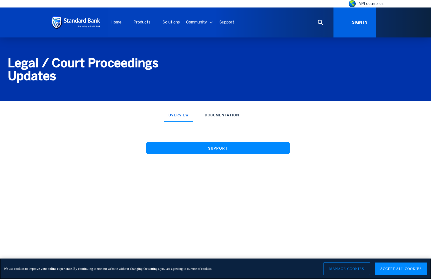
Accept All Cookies (401, 269)
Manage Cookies (346, 269)
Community (196, 22)
